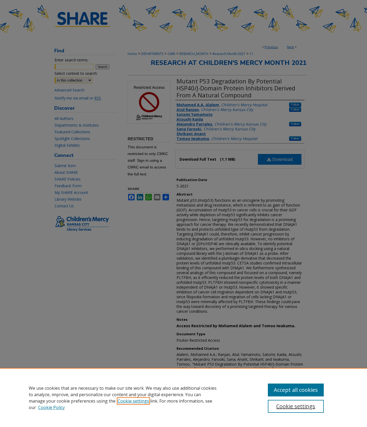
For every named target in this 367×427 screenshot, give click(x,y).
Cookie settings (133, 401)
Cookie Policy (51, 407)
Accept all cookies (296, 389)
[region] (183, 397)
